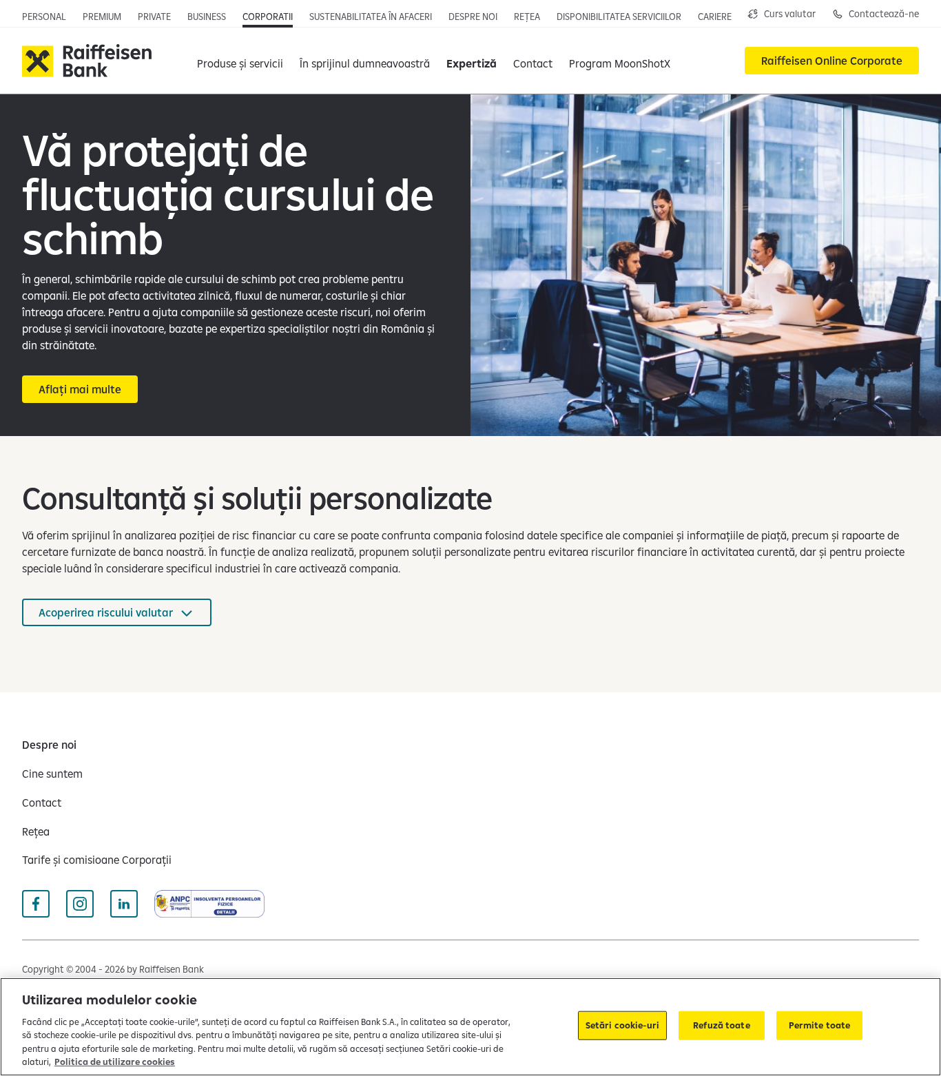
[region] (470, 1026)
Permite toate (820, 1025)
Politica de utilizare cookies (114, 1061)
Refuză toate (721, 1025)
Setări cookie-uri (622, 1025)
